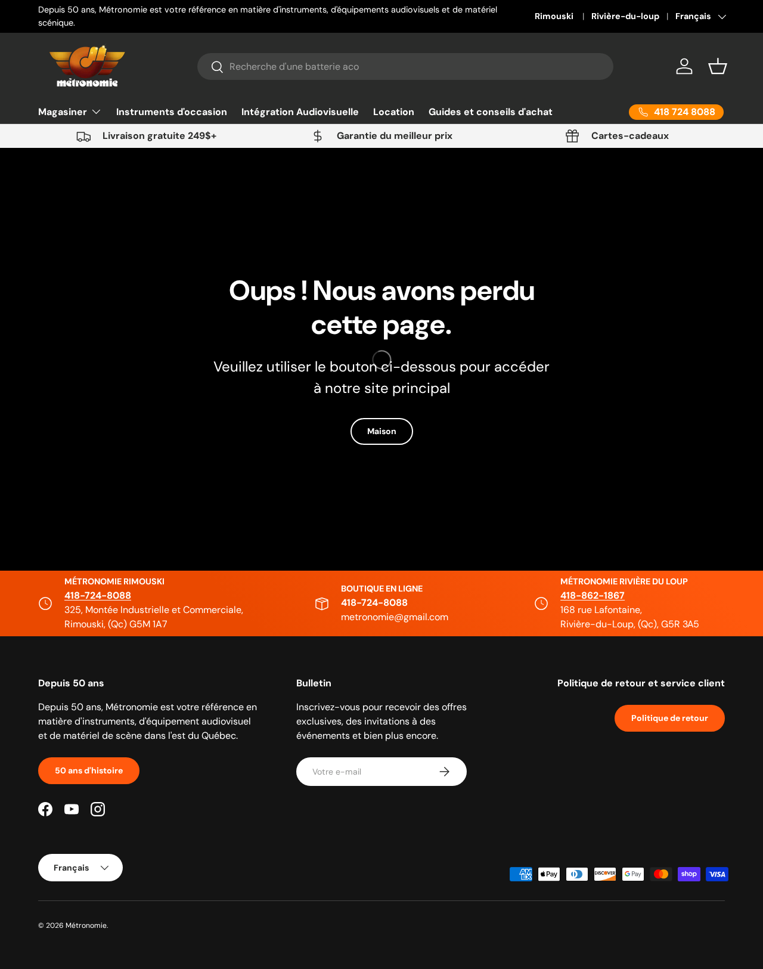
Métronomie (86, 925)
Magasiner (62, 112)
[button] (718, 66)
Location (393, 112)
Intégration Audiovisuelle (300, 112)
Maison (381, 431)
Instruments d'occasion (171, 112)
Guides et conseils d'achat (491, 112)
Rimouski (555, 16)
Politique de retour (669, 718)
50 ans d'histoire (89, 770)
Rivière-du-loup (625, 16)
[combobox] (405, 66)
